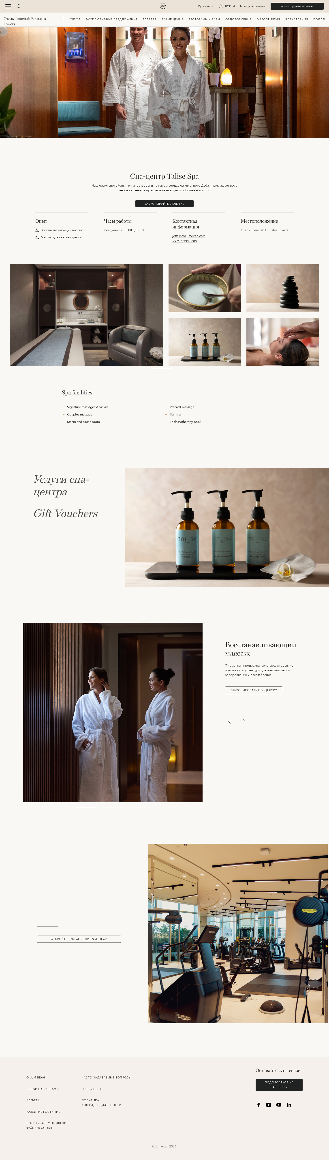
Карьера (33, 1100)
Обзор (75, 19)
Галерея (149, 19)
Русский (204, 6)
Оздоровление (238, 19)
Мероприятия (268, 19)
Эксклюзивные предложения (112, 19)
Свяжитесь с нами (42, 1089)
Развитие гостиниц (43, 1112)
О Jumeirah (35, 1077)
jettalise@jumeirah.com (188, 236)
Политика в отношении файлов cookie (47, 1125)
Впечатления (296, 19)
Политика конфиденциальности (102, 1103)
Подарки (321, 19)
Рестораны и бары (204, 19)
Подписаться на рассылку (279, 1085)
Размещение (172, 19)
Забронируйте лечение (297, 6)
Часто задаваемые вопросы (107, 1077)
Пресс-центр (92, 1089)
